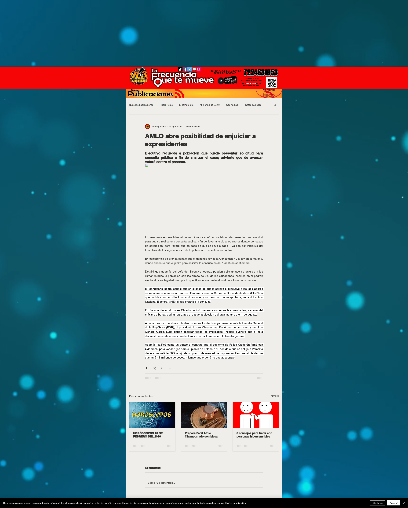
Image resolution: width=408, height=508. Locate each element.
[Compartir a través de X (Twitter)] (154, 368)
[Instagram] (199, 69)
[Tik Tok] (180, 69)
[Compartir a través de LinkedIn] (162, 368)
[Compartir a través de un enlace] (169, 368)
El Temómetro (186, 104)
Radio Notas (166, 104)
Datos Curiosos (253, 104)
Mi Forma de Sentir (210, 104)
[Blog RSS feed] (179, 94)
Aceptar (394, 502)
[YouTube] (194, 69)
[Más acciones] (261, 126)
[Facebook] (185, 69)
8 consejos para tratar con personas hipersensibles (254, 434)
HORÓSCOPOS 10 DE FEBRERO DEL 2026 (148, 434)
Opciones (377, 502)
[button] (274, 104)
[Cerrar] (404, 502)
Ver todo (274, 395)
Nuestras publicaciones (141, 104)
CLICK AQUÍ (251, 83)
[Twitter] (189, 69)
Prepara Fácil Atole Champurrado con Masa (201, 434)
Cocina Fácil (232, 104)
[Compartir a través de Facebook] (146, 368)
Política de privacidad (236, 502)
